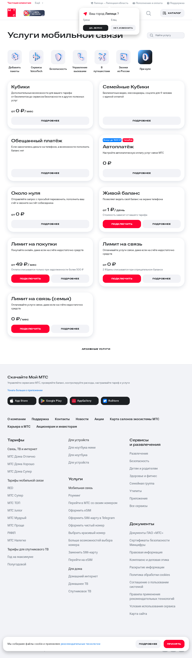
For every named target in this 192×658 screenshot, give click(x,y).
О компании (17, 419)
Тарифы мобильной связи (26, 480)
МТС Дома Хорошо (21, 464)
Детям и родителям (144, 468)
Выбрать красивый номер (86, 533)
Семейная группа (142, 483)
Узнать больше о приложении (25, 390)
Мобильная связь (80, 488)
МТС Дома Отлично (21, 456)
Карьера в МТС (19, 426)
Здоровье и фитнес (143, 476)
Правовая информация (146, 552)
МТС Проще (16, 525)
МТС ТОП (14, 503)
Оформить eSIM (79, 510)
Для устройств (78, 440)
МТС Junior (15, 510)
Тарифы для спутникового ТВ (28, 549)
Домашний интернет (83, 576)
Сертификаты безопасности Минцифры (150, 542)
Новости (82, 419)
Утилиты (136, 491)
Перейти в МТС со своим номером (92, 503)
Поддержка (40, 419)
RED (10, 488)
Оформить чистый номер (86, 525)
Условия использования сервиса (152, 606)
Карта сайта (138, 614)
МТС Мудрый (17, 518)
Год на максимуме (20, 557)
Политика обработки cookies (150, 575)
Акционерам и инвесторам (56, 426)
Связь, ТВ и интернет (22, 449)
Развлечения (139, 453)
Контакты (62, 419)
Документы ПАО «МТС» (146, 533)
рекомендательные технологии (80, 644)
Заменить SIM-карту (83, 552)
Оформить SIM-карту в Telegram (91, 518)
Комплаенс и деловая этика (149, 560)
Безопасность (139, 461)
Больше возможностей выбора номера (90, 542)
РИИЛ (12, 533)
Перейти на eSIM (80, 560)
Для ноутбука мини (81, 447)
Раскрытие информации (147, 567)
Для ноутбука (77, 455)
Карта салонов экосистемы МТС (134, 419)
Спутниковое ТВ (79, 591)
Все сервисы (139, 506)
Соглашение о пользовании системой (149, 584)
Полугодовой (17, 564)
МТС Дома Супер (20, 471)
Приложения (138, 498)
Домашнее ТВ (78, 584)
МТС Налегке (17, 540)
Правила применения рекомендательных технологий (152, 596)
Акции (99, 419)
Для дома (75, 569)
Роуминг (74, 495)
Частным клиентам (19, 3)
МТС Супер (15, 495)
